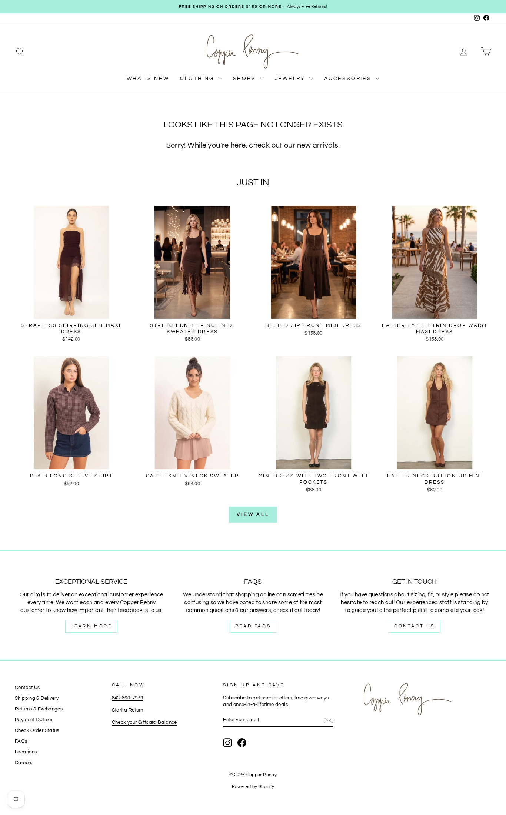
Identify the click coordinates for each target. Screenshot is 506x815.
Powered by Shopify (253, 786)
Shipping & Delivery (37, 698)
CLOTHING (198, 78)
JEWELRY (291, 78)
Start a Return (127, 710)
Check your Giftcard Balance (144, 722)
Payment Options (34, 720)
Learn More (91, 626)
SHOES (245, 78)
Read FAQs (253, 626)
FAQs (21, 741)
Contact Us (414, 626)
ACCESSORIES (349, 78)
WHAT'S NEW (148, 78)
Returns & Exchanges (39, 709)
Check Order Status (37, 730)
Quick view (71, 310)
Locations (26, 752)
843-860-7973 (127, 698)
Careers (24, 763)
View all (253, 514)
